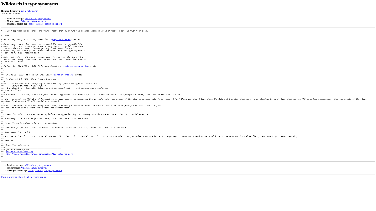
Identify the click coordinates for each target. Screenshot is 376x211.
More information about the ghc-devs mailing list (23, 177)
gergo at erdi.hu (61, 40)
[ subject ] (48, 24)
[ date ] (30, 24)
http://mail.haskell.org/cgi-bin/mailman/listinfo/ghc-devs (39, 154)
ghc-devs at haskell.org (19, 152)
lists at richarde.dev (29, 11)
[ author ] (57, 24)
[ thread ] (39, 24)
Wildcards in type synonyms (38, 18)
